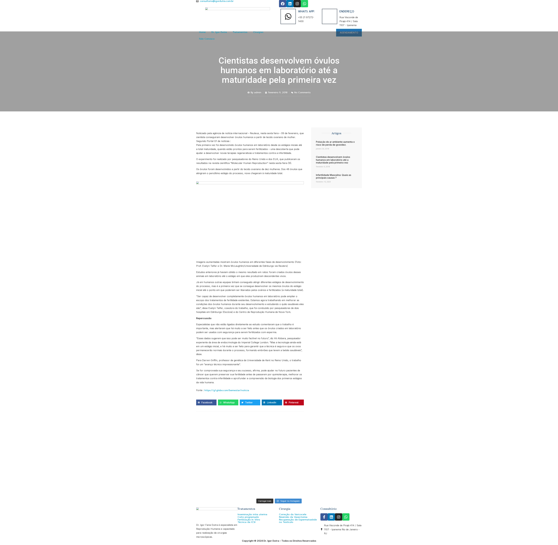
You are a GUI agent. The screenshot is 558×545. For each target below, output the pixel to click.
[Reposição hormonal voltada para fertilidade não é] (390, 449)
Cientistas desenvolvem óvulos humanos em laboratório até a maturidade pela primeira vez (333, 159)
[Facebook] (282, 3)
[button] (206, 402)
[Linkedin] (290, 3)
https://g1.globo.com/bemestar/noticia (226, 390)
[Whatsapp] (304, 3)
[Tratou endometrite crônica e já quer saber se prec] (56, 449)
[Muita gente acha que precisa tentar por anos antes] (279, 449)
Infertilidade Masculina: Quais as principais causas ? (333, 176)
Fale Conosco (206, 39)
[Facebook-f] (324, 517)
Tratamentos (240, 32)
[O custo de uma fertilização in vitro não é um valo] (502, 475)
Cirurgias (258, 32)
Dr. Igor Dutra (219, 32)
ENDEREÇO (346, 11)
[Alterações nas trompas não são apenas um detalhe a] (167, 449)
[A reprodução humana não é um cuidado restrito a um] (502, 446)
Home (202, 32)
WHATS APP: (306, 11)
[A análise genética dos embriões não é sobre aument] (390, 475)
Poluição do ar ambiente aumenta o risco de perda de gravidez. (335, 143)
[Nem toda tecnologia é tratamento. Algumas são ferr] (56, 474)
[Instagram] (297, 3)
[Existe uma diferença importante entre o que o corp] (279, 479)
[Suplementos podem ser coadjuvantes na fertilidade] (167, 479)
